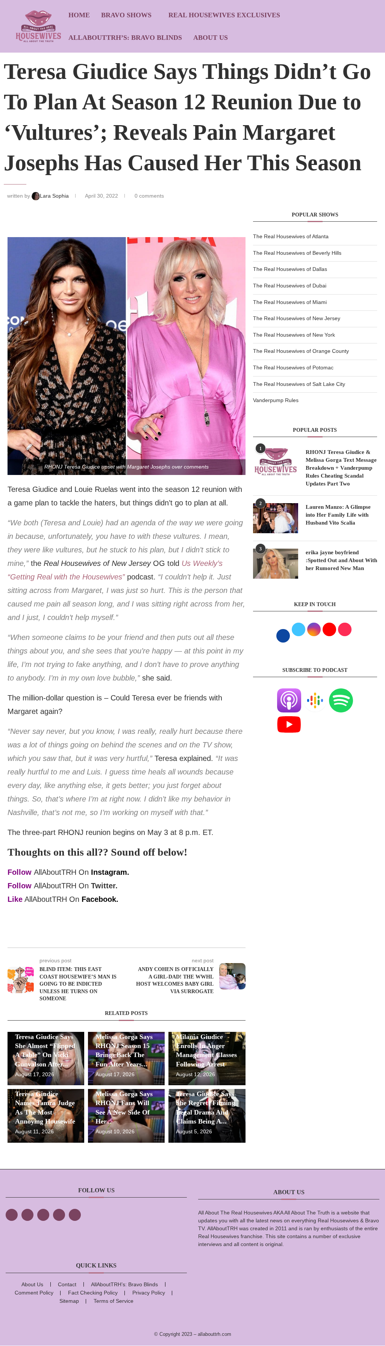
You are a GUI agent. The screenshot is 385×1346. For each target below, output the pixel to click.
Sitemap (69, 1301)
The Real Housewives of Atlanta (291, 236)
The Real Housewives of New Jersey (296, 318)
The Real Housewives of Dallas (290, 269)
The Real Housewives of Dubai (289, 286)
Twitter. (104, 886)
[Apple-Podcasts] (289, 693)
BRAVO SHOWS (126, 15)
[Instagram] (43, 1215)
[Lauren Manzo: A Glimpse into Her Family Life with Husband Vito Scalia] (275, 518)
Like (15, 899)
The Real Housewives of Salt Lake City (299, 384)
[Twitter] (27, 1215)
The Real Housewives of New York (294, 335)
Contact (67, 1284)
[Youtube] (289, 717)
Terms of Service (113, 1301)
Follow (20, 872)
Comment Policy (34, 1293)
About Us (210, 37)
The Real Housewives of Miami (290, 302)
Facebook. (100, 899)
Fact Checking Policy (93, 1293)
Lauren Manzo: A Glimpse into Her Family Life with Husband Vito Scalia (338, 515)
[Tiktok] (59, 1215)
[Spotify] (341, 693)
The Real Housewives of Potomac (293, 367)
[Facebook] (12, 1215)
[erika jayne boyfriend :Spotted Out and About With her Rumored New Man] (275, 564)
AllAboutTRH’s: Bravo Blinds (125, 37)
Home (79, 15)
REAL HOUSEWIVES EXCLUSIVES (224, 15)
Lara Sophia (55, 196)
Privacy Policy (148, 1293)
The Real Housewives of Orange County (301, 351)
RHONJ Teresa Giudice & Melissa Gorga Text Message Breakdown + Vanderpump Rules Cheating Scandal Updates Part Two (341, 468)
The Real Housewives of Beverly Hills (297, 253)
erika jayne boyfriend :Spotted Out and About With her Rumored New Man (341, 560)
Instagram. (110, 872)
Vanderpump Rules (276, 400)
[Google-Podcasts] (315, 693)
